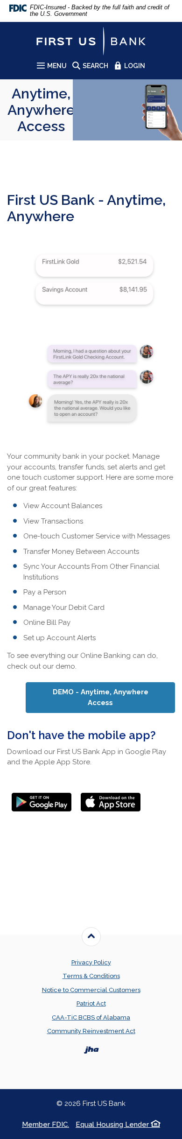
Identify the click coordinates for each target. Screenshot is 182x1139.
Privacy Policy (91, 962)
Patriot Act (91, 1003)
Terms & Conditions (91, 975)
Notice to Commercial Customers (91, 989)
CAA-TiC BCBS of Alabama (91, 1017)
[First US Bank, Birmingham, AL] (91, 41)
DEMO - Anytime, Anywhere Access (114, 697)
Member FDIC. (45, 1124)
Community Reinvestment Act (91, 1030)
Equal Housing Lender (113, 1124)
